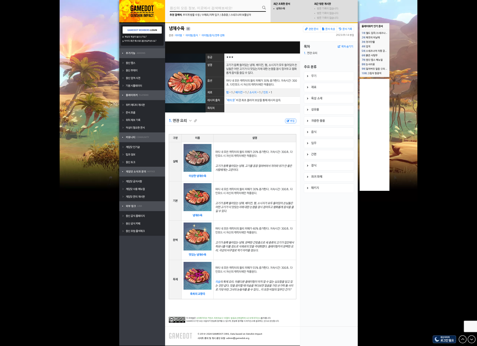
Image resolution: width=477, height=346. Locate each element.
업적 (366, 46)
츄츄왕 (224, 15)
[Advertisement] (232, 47)
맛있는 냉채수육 (197, 254)
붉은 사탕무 (370, 55)
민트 (265, 92)
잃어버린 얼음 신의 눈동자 (375, 69)
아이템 (178, 35)
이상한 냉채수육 (197, 176)
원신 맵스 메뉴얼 (372, 60)
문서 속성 (330, 29)
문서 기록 (347, 29)
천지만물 (368, 42)
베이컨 (239, 92)
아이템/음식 (192, 35)
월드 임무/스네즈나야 (375, 33)
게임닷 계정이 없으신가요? (135, 37)
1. (170, 121)
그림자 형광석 (371, 73)
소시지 (253, 92)
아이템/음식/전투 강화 (213, 35)
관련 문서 (313, 29)
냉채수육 (280, 8)
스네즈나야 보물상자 (240, 15)
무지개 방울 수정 (191, 15)
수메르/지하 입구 (210, 15)
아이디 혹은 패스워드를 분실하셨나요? (140, 41)
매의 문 (231, 100)
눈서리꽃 (368, 64)
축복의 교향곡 (197, 293)
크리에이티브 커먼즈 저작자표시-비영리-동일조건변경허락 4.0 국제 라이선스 (228, 318)
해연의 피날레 (371, 37)
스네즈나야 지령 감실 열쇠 (375, 51)
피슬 (217, 281)
